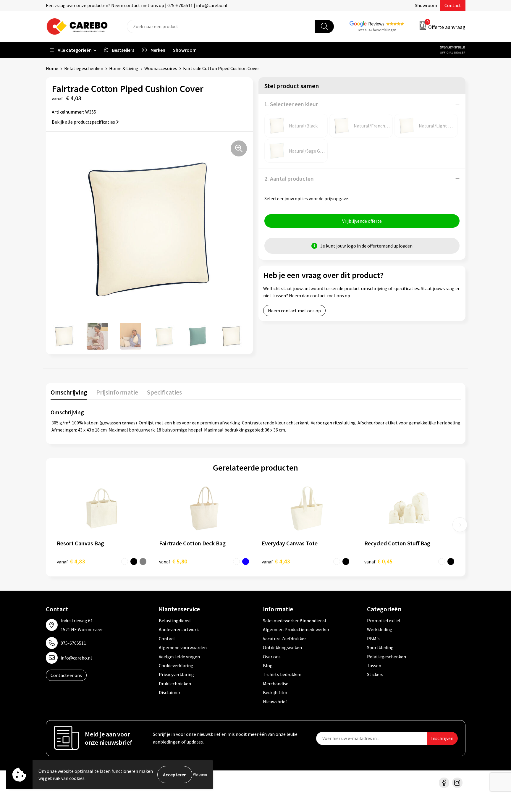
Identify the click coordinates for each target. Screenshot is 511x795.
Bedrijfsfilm (275, 692)
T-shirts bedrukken (282, 674)
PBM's (373, 639)
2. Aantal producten (289, 178)
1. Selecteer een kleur (291, 104)
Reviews (376, 24)
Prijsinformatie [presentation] (117, 392)
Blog (268, 665)
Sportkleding (380, 647)
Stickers (375, 674)
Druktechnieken (175, 683)
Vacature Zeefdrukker (284, 639)
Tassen (374, 665)
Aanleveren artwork (179, 629)
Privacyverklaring (176, 674)
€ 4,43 (276, 561)
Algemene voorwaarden (183, 647)
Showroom (426, 5)
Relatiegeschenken (83, 68)
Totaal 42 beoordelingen (376, 30)
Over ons (272, 657)
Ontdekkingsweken (282, 647)
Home (52, 68)
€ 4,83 (71, 561)
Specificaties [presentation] (164, 392)
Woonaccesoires (160, 68)
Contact (452, 5)
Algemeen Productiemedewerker (296, 629)
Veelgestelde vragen (179, 657)
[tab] (69, 393)
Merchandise (275, 683)
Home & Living (123, 68)
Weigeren (200, 774)
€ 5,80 (173, 561)
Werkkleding (379, 629)
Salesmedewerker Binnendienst (295, 620)
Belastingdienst (175, 620)
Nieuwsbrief (275, 701)
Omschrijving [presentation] (69, 392)
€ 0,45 (378, 561)
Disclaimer (169, 692)
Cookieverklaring (176, 665)
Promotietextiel (383, 620)
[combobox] (221, 26)
